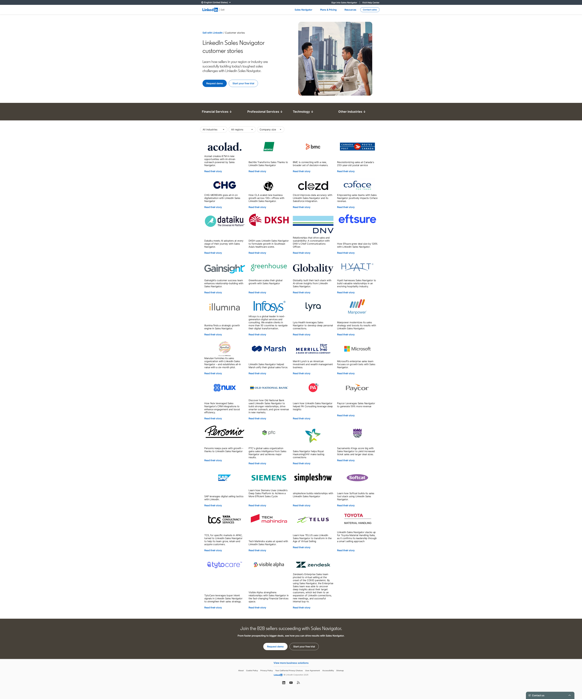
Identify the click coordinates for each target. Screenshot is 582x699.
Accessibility (328, 670)
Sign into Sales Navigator (345, 2)
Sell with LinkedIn (212, 32)
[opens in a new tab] (284, 683)
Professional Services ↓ (265, 111)
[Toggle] (569, 654)
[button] (213, 129)
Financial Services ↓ (217, 111)
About (241, 670)
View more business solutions (291, 662)
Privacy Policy (266, 670)
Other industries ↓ (352, 111)
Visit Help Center (371, 2)
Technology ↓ (303, 111)
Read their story (213, 171)
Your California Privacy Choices (289, 670)
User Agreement (312, 670)
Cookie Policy (252, 670)
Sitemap (340, 670)
